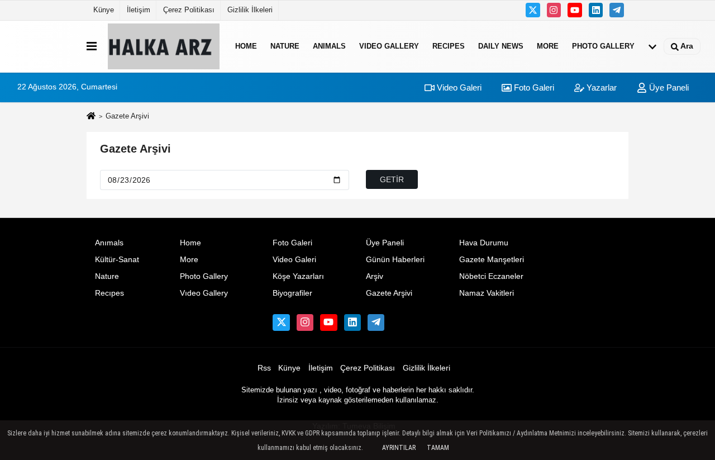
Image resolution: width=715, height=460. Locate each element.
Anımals (329, 46)
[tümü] (652, 46)
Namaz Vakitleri (486, 293)
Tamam (438, 448)
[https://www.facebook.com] (575, 10)
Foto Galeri (533, 87)
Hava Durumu (483, 243)
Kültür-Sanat (117, 259)
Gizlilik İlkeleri (250, 10)
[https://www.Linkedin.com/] (596, 10)
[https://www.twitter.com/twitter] (533, 10)
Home (246, 46)
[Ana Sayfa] (91, 117)
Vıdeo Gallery (389, 46)
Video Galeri (458, 87)
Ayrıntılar (399, 448)
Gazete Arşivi (135, 149)
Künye (103, 10)
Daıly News (500, 46)
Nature (284, 46)
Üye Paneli (668, 87)
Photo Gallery (603, 46)
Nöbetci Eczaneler (491, 276)
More (548, 46)
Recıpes (448, 46)
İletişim (138, 10)
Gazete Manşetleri (491, 259)
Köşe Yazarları (298, 276)
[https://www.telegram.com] (616, 10)
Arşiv (374, 276)
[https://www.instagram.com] (554, 10)
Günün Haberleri (395, 259)
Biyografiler (292, 293)
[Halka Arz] (164, 46)
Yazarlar (600, 87)
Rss (264, 368)
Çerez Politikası (188, 10)
